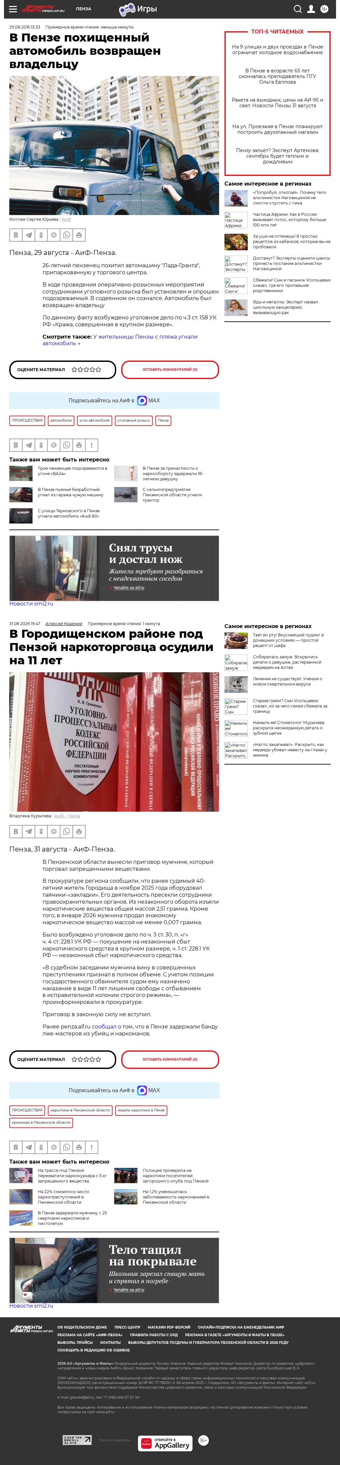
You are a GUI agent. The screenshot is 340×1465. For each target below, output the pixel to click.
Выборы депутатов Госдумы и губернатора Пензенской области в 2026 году (208, 1343)
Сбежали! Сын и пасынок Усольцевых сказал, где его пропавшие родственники (292, 285)
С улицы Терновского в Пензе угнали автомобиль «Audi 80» (69, 513)
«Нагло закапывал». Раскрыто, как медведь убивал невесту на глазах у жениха (290, 750)
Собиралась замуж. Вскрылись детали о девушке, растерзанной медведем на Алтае (287, 662)
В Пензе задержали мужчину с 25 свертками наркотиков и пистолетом (72, 1218)
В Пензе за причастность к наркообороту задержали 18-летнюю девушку (173, 473)
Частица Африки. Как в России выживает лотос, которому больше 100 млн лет (289, 219)
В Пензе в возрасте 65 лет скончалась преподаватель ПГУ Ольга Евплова (277, 76)
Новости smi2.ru (31, 604)
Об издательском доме (82, 1327)
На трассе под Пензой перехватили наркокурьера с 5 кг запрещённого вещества (72, 1175)
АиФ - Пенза (67, 815)
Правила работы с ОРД (154, 1335)
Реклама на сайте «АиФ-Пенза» (90, 1335)
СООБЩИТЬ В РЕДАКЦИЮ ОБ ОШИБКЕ (93, 1350)
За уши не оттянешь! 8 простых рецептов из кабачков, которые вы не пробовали (291, 241)
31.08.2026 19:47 (24, 623)
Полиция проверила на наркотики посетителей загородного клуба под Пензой (176, 1175)
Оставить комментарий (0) (170, 369)
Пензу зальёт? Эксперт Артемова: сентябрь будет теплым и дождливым (277, 156)
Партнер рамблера (114, 1440)
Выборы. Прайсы (75, 1343)
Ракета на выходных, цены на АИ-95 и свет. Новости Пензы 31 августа (277, 103)
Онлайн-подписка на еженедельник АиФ (241, 1327)
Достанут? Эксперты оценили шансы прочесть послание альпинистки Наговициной (291, 263)
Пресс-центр (127, 1327)
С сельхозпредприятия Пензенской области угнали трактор (172, 495)
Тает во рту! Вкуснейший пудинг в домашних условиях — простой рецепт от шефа (288, 640)
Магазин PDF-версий (169, 1327)
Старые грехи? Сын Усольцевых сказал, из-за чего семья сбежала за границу (290, 706)
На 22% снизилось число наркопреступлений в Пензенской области (63, 1197)
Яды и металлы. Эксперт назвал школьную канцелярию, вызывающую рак (285, 307)
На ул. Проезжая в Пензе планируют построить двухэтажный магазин (277, 129)
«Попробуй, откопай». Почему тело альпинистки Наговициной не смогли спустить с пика (289, 197)
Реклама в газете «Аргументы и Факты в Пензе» (235, 1335)
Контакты (110, 1343)
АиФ (66, 219)
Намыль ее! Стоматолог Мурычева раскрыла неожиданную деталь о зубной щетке (288, 728)
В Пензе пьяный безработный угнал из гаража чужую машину (71, 492)
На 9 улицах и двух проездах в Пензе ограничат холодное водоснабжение (277, 49)
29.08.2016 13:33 (24, 27)
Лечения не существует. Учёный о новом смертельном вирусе (287, 681)
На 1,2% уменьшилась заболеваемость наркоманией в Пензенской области (176, 1197)
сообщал (104, 1026)
